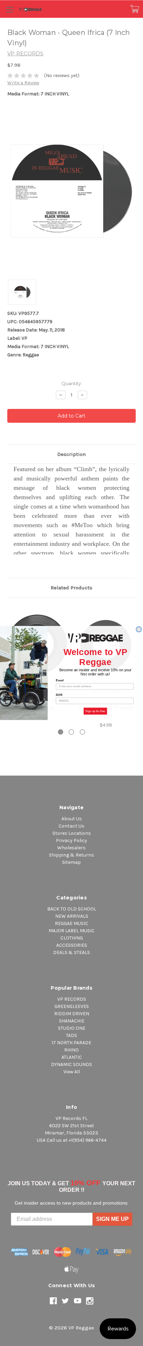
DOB (59, 695)
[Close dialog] (139, 629)
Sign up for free (95, 711)
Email (60, 680)
